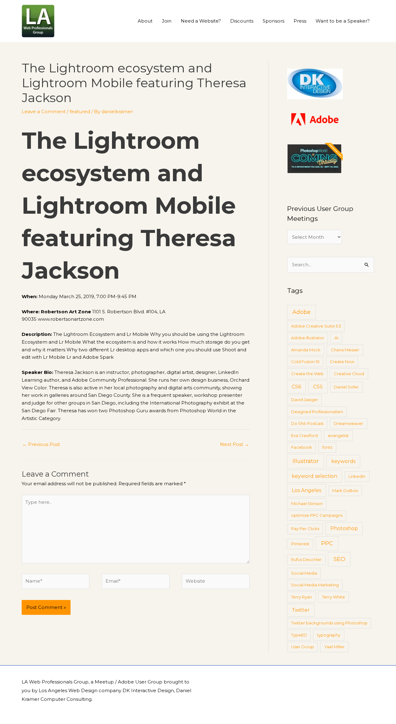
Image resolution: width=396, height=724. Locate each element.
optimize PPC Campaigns (316, 515)
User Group (302, 646)
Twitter (301, 610)
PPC (327, 543)
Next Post (234, 444)
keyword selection (314, 476)
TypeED (299, 634)
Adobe (301, 312)
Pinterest (300, 543)
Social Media (304, 573)
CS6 (296, 387)
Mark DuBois (345, 490)
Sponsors (273, 21)
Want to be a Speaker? (343, 21)
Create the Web (307, 373)
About (145, 21)
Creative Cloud (349, 373)
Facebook (301, 447)
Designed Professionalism (317, 411)
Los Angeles (306, 490)
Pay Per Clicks (305, 528)
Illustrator (305, 461)
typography (328, 634)
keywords (343, 461)
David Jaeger (304, 399)
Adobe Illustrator (307, 337)
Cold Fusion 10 (305, 361)
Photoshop (344, 528)
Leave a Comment (44, 111)
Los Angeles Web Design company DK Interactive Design (106, 690)
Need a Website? (201, 21)
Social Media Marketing (315, 584)
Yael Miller (334, 646)
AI (336, 337)
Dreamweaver (348, 423)
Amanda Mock (306, 349)
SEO (339, 559)
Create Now (342, 361)
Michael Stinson (307, 503)
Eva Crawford (304, 435)
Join (166, 21)
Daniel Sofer (346, 386)
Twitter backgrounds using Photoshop (329, 622)
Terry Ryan (301, 596)
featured (80, 111)
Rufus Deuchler (306, 559)
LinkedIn (356, 476)
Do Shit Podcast (307, 423)
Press (300, 21)
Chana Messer (345, 349)
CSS (318, 387)
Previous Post (41, 444)
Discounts (241, 21)
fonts (327, 447)
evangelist (338, 435)
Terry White (333, 596)
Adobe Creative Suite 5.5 (316, 325)
